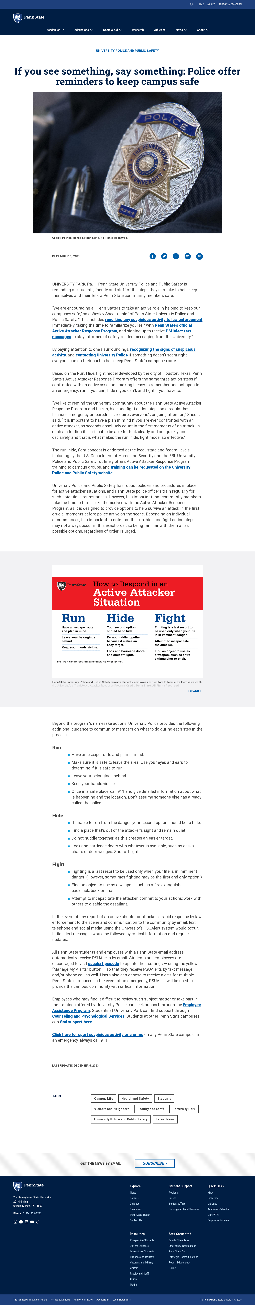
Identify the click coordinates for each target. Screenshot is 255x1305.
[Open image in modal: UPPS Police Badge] (127, 162)
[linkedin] (176, 256)
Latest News (165, 1119)
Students (164, 1098)
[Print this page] (199, 256)
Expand (193, 691)
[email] (188, 256)
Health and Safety (135, 1098)
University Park (184, 1109)
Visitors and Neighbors (111, 1109)
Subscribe (153, 1163)
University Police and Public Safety (127, 50)
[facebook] (153, 256)
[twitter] (164, 256)
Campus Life (103, 1098)
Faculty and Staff (151, 1109)
